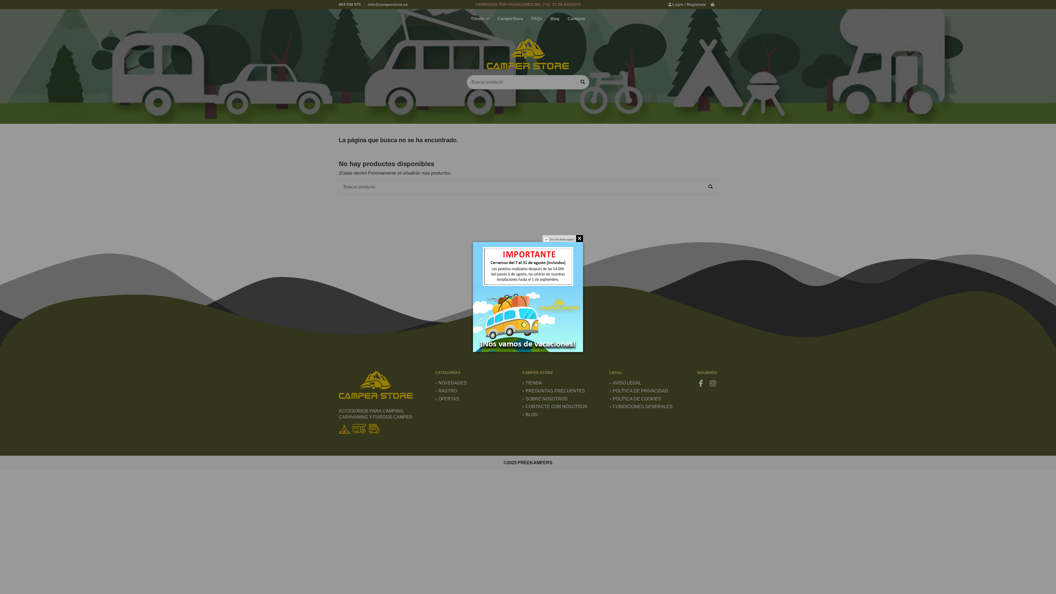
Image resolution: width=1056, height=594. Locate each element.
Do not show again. (562, 239)
